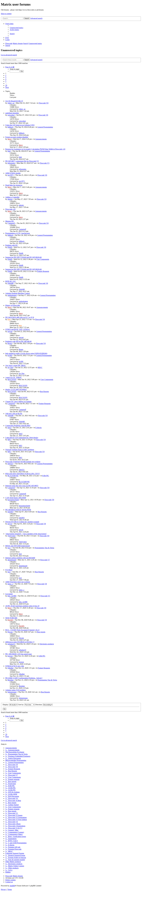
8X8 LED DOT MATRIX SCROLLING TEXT (22, 474)
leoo (9, 319)
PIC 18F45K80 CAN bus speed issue (18, 654)
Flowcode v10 (10, 209)
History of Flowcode (12, 305)
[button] (9, 67)
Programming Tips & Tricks (44, 548)
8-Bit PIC (45, 476)
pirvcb (10, 524)
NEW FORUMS (11, 618)
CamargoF (11, 223)
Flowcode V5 (44, 163)
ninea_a (10, 584)
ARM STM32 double (13, 173)
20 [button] (6, 85)
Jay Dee (10, 367)
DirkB (10, 247)
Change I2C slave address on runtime (18, 401)
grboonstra (11, 163)
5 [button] (5, 81)
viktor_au (11, 103)
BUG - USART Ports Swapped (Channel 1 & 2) (22, 630)
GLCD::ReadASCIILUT (14, 101)
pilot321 (10, 464)
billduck (10, 127)
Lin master (9, 594)
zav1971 (11, 175)
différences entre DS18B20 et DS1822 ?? (19, 642)
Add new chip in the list (13, 413)
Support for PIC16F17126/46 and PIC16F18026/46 (23, 257)
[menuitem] (16, 28)
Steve (9, 139)
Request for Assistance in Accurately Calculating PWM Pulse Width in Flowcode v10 (35, 149)
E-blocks (38, 428)
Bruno (10, 343)
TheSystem (11, 536)
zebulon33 (11, 644)
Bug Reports (44, 391)
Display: (6, 705)
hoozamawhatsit (13, 500)
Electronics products (47, 644)
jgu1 (9, 548)
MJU (9, 440)
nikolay (10, 199)
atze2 (9, 428)
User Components (42, 259)
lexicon (10, 656)
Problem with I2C (11, 245)
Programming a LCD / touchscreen (17, 233)
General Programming (45, 127)
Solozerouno (12, 692)
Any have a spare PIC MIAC (15, 365)
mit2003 (10, 512)
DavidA (10, 620)
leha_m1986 (12, 596)
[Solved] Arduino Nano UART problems (19, 450)
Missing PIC (9, 221)
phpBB (12, 886)
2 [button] (5, 75)
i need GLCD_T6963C (13, 377)
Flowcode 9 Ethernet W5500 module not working (22, 462)
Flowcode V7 (45, 560)
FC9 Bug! (8, 570)
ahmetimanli (12, 560)
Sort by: (21, 705)
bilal (9, 151)
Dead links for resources (13, 185)
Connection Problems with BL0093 (17, 426)
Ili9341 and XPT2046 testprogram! (17, 546)
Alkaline (10, 668)
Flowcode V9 (42, 620)
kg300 (10, 355)
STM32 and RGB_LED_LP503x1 (17, 329)
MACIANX (12, 379)
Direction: (39, 705)
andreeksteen (12, 295)
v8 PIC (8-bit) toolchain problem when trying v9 (22, 606)
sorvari (10, 331)
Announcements (41, 139)
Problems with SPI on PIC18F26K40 (18, 341)
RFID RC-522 (10, 281)
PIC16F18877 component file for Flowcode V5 (22, 161)
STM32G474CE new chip (14, 666)
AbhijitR (10, 283)
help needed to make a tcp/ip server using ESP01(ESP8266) (26, 353)
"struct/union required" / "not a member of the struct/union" (26, 534)
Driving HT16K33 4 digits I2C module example (22, 522)
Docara (10, 632)
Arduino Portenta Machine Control (17, 293)
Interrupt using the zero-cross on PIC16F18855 (21, 486)
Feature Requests (43, 271)
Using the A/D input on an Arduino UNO (20, 125)
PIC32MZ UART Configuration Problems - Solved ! (23, 678)
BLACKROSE (13, 476)
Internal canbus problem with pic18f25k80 (20, 558)
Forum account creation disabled (16, 137)
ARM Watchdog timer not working (17, 582)
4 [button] (5, 79)
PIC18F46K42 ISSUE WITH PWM (18, 510)
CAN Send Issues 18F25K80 (15, 498)
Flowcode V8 (43, 103)
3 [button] (5, 77)
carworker (11, 115)
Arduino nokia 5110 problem (15, 690)
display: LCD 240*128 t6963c (16, 389)
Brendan (11, 680)
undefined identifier (12, 113)
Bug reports (41, 632)
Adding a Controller (12, 197)
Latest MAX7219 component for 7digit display (21, 438)
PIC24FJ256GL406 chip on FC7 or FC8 (19, 317)
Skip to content (6, 14)
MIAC (40, 367)
